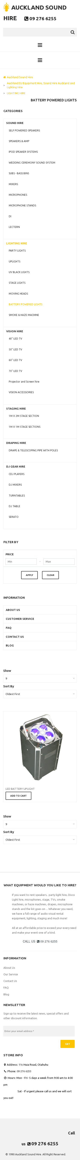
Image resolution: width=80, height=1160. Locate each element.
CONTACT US (15, 636)
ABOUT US (13, 609)
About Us (9, 967)
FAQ (9, 627)
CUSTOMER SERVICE (20, 618)
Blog (6, 994)
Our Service (10, 974)
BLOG (10, 645)
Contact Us (10, 980)
